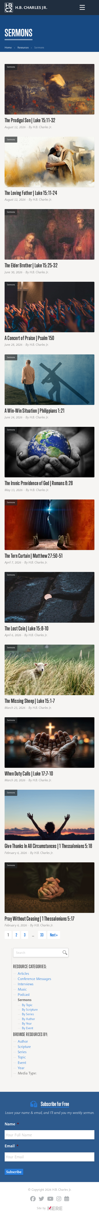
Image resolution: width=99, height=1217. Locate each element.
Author (23, 1041)
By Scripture (30, 1009)
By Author (28, 1019)
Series (22, 1052)
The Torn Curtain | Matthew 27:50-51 (34, 555)
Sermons (11, 66)
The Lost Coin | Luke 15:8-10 (27, 628)
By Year (27, 1023)
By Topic (27, 1005)
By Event (27, 1028)
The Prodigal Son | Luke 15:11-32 (30, 120)
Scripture (24, 1046)
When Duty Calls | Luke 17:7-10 (29, 773)
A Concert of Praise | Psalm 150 (29, 338)
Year (21, 1068)
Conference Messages (34, 978)
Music (22, 989)
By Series (28, 1014)
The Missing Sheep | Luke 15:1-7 (30, 700)
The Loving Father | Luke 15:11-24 (31, 192)
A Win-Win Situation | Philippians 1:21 (34, 410)
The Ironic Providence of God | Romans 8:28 (39, 483)
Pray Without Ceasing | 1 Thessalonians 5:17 (39, 918)
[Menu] (82, 7)
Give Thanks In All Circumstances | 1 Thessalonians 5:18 (48, 845)
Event (22, 1062)
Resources (23, 47)
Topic (22, 1057)
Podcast (23, 994)
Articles (23, 973)
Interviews (25, 984)
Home (8, 47)
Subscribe (13, 1171)
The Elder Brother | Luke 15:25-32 (31, 265)
